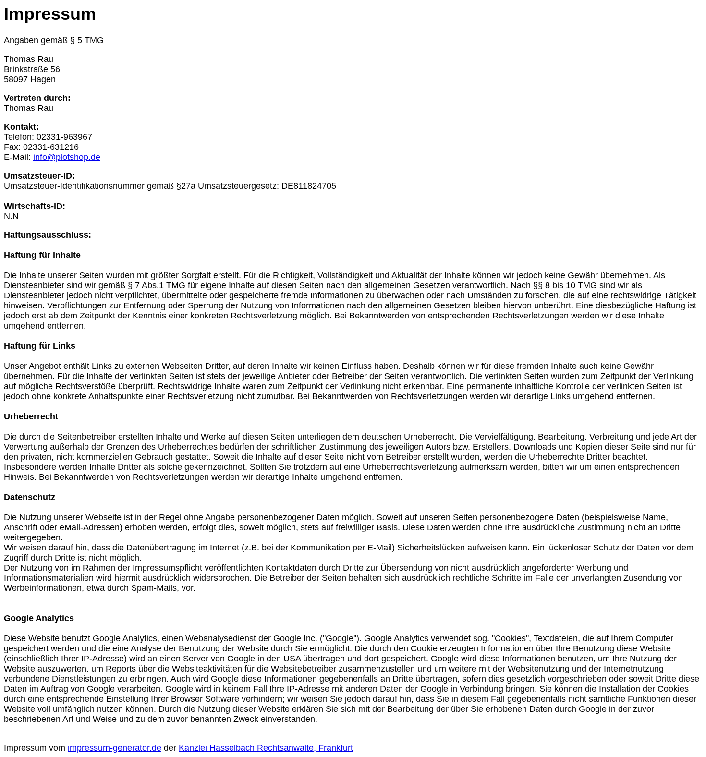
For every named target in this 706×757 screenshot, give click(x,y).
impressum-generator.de (114, 748)
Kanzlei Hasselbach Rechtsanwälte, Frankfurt (266, 748)
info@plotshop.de (66, 157)
